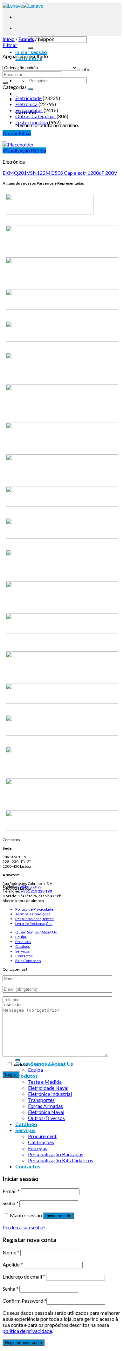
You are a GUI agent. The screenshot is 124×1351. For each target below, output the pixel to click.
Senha (10, 1203)
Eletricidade (28, 98)
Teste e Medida (45, 1082)
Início (9, 39)
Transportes (41, 1100)
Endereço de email (24, 1276)
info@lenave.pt (28, 886)
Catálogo (22, 946)
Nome (11, 1252)
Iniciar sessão (58, 1215)
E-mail (11, 1191)
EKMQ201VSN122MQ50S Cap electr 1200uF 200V (60, 173)
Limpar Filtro (17, 133)
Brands (26, 39)
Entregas (37, 1148)
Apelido (13, 1264)
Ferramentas (29, 110)
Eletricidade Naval (48, 1088)
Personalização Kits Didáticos (60, 1160)
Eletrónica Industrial (50, 1094)
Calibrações (41, 1142)
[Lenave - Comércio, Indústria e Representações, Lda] (23, 6)
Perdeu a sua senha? (24, 1227)
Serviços (22, 951)
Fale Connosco (28, 960)
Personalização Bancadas (55, 1154)
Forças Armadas (45, 1106)
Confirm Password (24, 1301)
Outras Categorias (35, 116)
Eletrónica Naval (46, 1112)
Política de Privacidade (34, 909)
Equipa (21, 936)
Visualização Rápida (24, 150)
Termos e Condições (33, 914)
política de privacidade (46, 1064)
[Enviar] (30, 48)
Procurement (42, 1136)
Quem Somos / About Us (36, 932)
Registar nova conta (23, 1342)
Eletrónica (26, 104)
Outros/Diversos (46, 1118)
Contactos (24, 956)
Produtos (23, 941)
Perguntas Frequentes (34, 918)
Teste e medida (31, 122)
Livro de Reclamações (33, 923)
